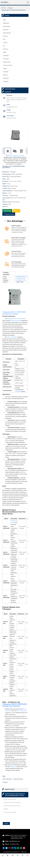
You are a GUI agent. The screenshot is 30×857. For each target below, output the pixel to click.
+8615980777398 (11, 112)
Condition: (5, 188)
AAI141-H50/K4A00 (18, 312)
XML (22, 852)
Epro (4, 39)
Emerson (5, 36)
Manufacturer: (5, 172)
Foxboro (5, 42)
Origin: (4, 179)
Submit (6, 823)
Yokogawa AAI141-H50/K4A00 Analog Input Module (13, 10)
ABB (4, 20)
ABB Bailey (6, 23)
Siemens (5, 75)
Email (17, 211)
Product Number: (6, 174)
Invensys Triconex (7, 65)
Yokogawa (10, 8)
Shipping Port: (6, 186)
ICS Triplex (6, 59)
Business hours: (6, 202)
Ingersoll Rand (7, 62)
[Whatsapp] (7, 855)
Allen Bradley (6, 26)
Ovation (5, 68)
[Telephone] (17, 855)
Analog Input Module (10, 313)
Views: (4, 206)
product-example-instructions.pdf (15, 155)
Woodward (6, 78)
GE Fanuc (5, 49)
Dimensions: (5, 181)
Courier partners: (6, 198)
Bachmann (6, 29)
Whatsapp (8, 211)
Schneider (5, 71)
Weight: (4, 183)
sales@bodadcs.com (11, 107)
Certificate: (5, 204)
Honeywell (6, 55)
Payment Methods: (7, 190)
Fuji (4, 46)
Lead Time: (5, 195)
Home (4, 8)
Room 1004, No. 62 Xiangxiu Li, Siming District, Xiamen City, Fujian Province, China (16, 99)
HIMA (4, 52)
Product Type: (5, 176)
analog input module (15, 320)
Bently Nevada (7, 33)
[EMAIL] (12, 855)
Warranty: (4, 193)
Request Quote (9, 214)
